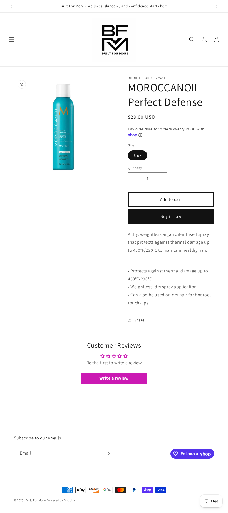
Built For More (35, 500)
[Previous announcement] (11, 6)
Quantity (135, 167)
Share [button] (139, 320)
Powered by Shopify (60, 500)
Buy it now (171, 216)
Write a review (113, 378)
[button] (12, 39)
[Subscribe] (107, 453)
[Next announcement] (217, 6)
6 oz (138, 155)
